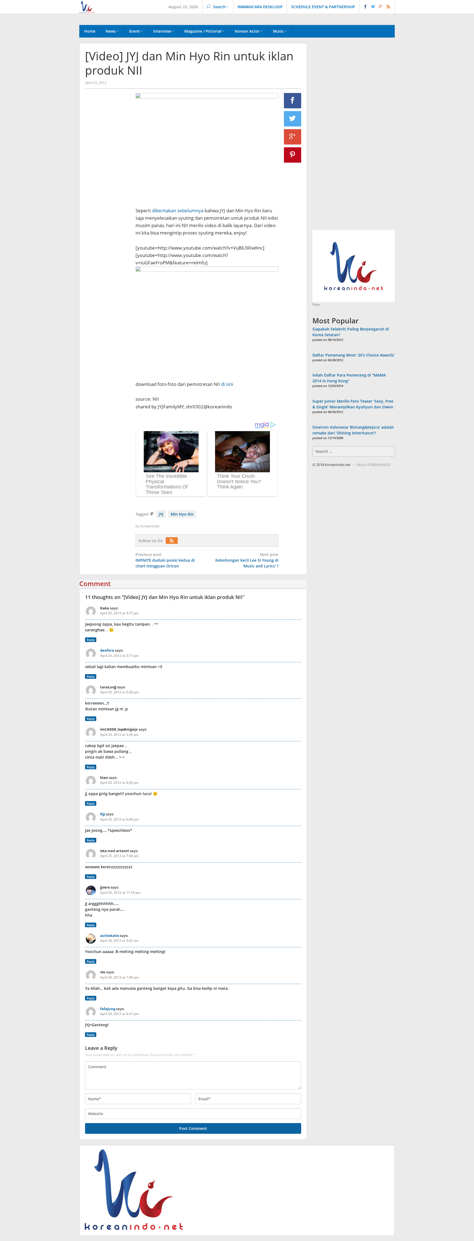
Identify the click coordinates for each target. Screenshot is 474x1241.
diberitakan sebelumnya (178, 210)
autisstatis (109, 935)
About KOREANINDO (373, 464)
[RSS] (173, 540)
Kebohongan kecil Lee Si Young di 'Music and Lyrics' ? (246, 560)
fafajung (107, 1008)
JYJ (161, 514)
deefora (107, 650)
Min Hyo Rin (182, 514)
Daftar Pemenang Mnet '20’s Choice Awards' (353, 355)
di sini (227, 384)
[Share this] (292, 100)
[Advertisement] (107, 186)
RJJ (102, 814)
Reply (91, 640)
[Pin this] (292, 155)
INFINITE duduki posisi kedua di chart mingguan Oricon (165, 560)
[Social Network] (377, 7)
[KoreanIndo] (86, 6)
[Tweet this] (292, 118)
